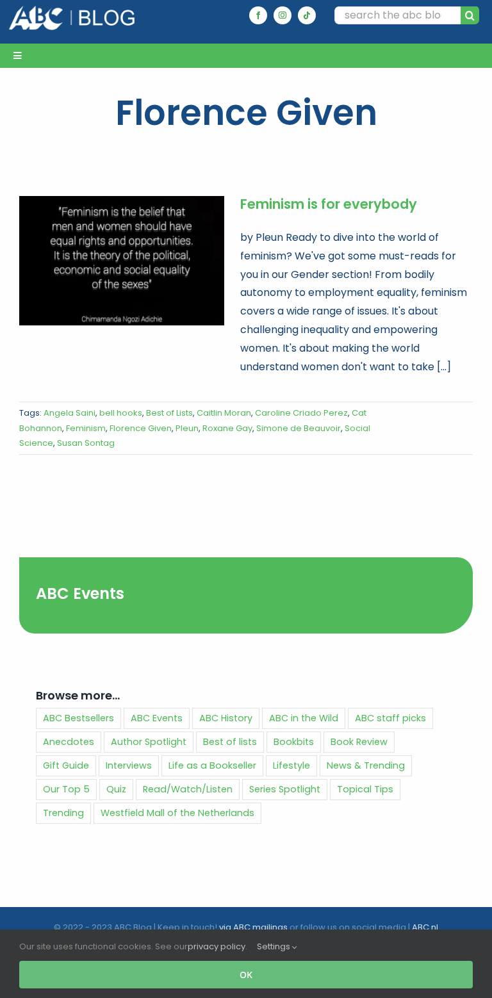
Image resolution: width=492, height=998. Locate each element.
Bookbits (294, 741)
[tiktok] (307, 15)
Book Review (359, 741)
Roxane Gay (227, 428)
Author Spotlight (148, 741)
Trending (63, 812)
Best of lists (230, 741)
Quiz (116, 789)
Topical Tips (365, 789)
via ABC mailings (253, 927)
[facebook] (258, 15)
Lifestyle (291, 765)
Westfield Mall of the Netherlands (177, 812)
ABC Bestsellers (78, 718)
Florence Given (141, 428)
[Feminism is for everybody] (121, 260)
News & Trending (366, 765)
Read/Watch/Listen (188, 789)
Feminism (86, 428)
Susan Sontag (86, 443)
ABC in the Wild (303, 718)
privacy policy (216, 946)
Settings (274, 946)
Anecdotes (68, 741)
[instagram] (282, 15)
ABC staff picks (390, 718)
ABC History (225, 718)
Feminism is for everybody (328, 204)
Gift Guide (66, 765)
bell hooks (120, 413)
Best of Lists (169, 413)
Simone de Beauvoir (298, 428)
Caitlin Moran (224, 413)
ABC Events (80, 593)
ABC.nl (425, 927)
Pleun (187, 428)
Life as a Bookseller (212, 765)
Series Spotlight (284, 789)
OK (246, 975)
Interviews (129, 765)
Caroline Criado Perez (301, 413)
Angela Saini (69, 413)
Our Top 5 (66, 789)
